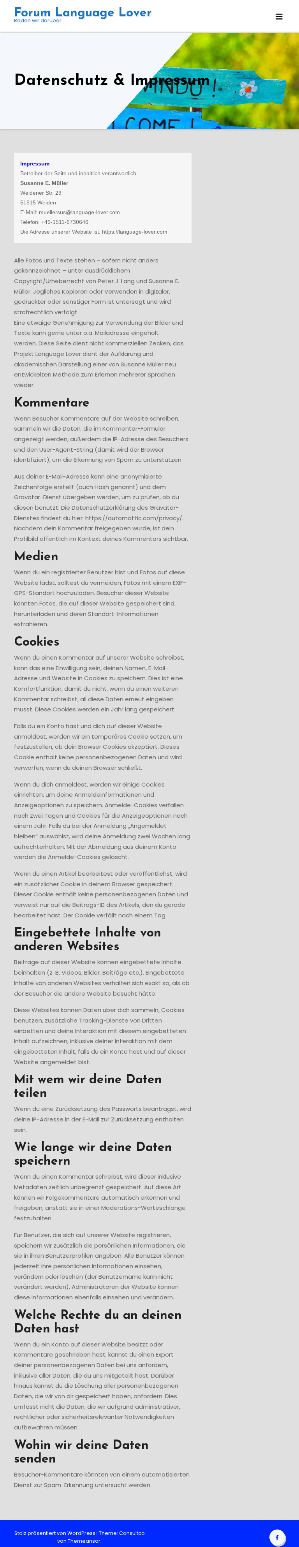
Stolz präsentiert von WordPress (55, 1533)
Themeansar (84, 1541)
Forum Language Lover (83, 13)
